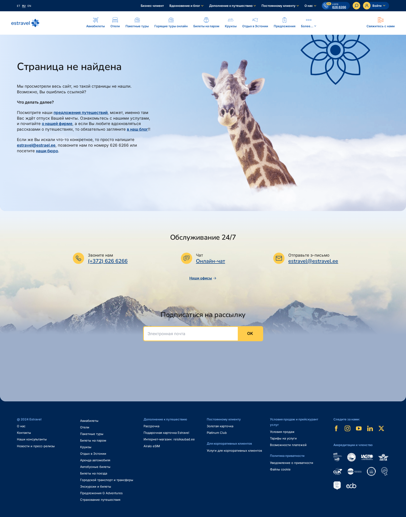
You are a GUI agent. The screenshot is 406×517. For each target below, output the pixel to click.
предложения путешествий (81, 112)
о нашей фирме (57, 123)
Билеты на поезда (93, 473)
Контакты (24, 433)
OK (250, 333)
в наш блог (137, 129)
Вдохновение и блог (184, 6)
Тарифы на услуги (283, 438)
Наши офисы (200, 278)
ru (24, 6)
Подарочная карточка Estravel (166, 433)
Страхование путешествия (100, 499)
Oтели (84, 427)
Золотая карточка (220, 426)
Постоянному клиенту (279, 6)
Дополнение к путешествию (231, 6)
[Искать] (356, 5)
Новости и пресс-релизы (36, 446)
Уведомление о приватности (291, 463)
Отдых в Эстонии (93, 453)
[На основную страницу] (25, 23)
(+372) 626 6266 (108, 261)
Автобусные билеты (95, 467)
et (18, 6)
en (29, 6)
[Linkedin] (370, 428)
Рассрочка (151, 426)
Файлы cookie (280, 469)
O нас (21, 426)
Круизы (85, 447)
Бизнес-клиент (152, 6)
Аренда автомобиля (95, 460)
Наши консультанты (32, 439)
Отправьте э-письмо (308, 255)
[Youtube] (359, 428)
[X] (381, 428)
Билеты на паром (93, 440)
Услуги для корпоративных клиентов (234, 450)
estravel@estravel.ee (313, 261)
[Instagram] (347, 428)
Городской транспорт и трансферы (106, 480)
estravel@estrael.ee (36, 145)
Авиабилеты (89, 421)
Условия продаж (282, 432)
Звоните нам (100, 255)
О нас (308, 6)
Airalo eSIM (152, 446)
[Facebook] (336, 428)
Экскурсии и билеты (95, 486)
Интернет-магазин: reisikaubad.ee (169, 439)
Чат (199, 255)
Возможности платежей (288, 445)
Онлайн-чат (210, 261)
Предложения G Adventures (101, 493)
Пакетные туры (91, 434)
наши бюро (47, 151)
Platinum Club (217, 433)
